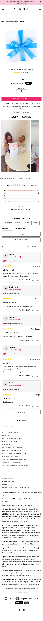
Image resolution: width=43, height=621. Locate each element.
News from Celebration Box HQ (13, 456)
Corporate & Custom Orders (12, 450)
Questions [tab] (20, 228)
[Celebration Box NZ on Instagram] (23, 610)
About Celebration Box (10, 432)
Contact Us (6, 435)
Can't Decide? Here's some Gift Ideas (14, 459)
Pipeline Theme (21, 592)
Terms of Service (8, 481)
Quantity (21, 88)
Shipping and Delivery (9, 441)
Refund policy (7, 475)
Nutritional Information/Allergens (14, 453)
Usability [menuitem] (26, 222)
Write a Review (25, 240)
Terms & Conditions (8, 478)
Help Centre (6, 444)
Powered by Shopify (31, 588)
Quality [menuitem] (35, 222)
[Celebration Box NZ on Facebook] (19, 610)
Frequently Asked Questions (12, 447)
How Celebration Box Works (12, 438)
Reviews (4, 484)
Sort (22, 247)
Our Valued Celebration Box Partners (15, 465)
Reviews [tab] (7, 228)
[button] (21, 73)
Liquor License (7, 472)
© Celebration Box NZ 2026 (14, 588)
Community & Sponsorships (11, 462)
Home (3, 18)
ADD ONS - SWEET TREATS (15, 18)
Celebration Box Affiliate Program (14, 469)
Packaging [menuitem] (8, 222)
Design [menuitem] (17, 222)
